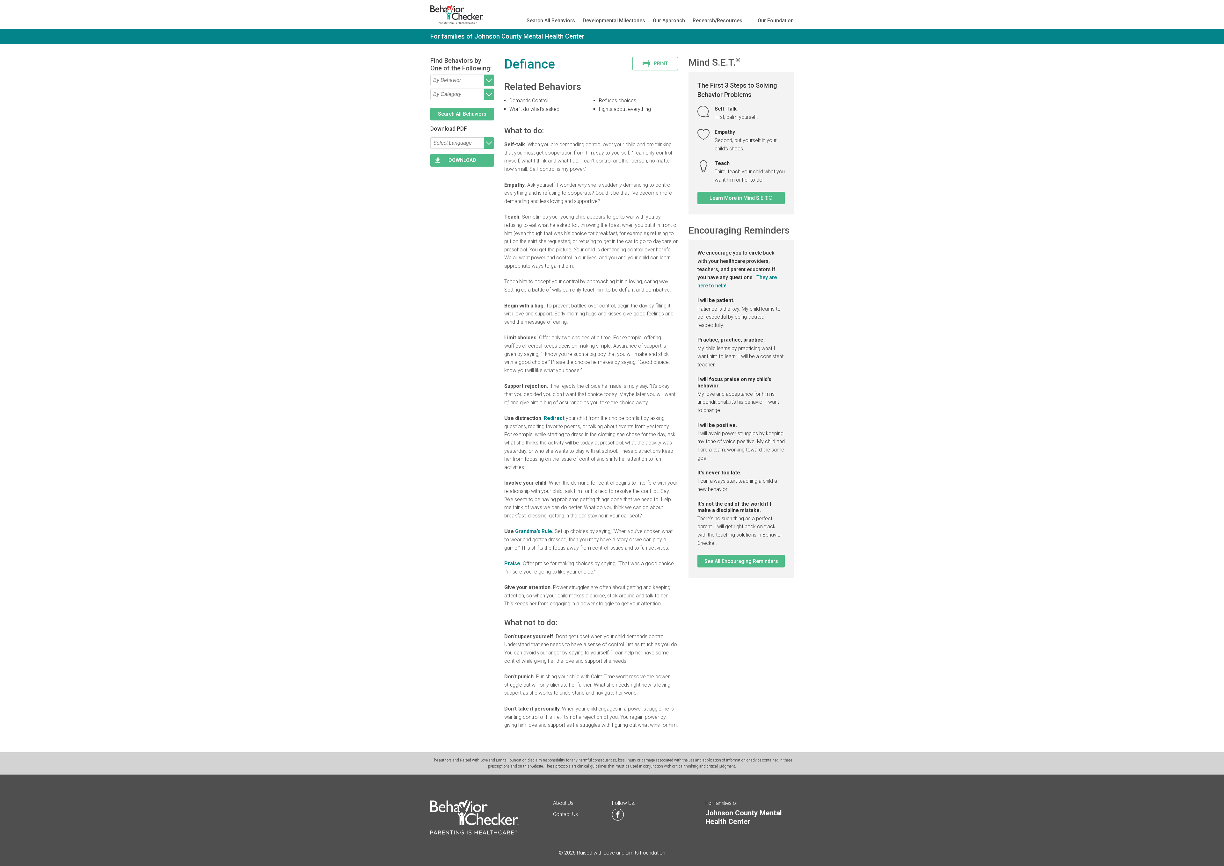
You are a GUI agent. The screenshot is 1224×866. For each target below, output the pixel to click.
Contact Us (565, 814)
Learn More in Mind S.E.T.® (741, 198)
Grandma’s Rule (533, 531)
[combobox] (462, 80)
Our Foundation (776, 21)
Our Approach (669, 21)
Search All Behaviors (551, 21)
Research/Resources (717, 21)
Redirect (554, 418)
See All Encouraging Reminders (741, 561)
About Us (563, 803)
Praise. (512, 563)
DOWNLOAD (462, 160)
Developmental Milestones (614, 21)
